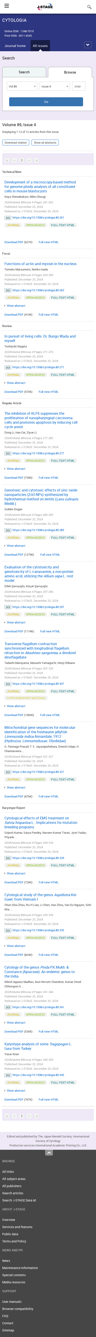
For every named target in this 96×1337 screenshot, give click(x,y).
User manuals (11, 1301)
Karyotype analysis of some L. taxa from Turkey (38, 1046)
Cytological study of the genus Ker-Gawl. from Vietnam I (40, 897)
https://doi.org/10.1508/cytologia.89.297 (38, 607)
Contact (7, 1323)
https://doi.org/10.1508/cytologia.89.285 (38, 530)
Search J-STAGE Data (17, 1200)
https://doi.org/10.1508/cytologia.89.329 (38, 858)
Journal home (15, 45)
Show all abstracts (45, 142)
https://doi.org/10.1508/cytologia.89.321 (38, 772)
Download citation (16, 142)
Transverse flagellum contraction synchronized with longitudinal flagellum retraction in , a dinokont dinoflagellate (40, 650)
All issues (40, 45)
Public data (10, 1234)
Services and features (17, 1227)
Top (49, 1153)
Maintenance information (20, 1268)
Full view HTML (48, 242)
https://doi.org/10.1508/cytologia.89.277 (38, 453)
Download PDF (13, 242)
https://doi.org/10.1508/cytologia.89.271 (38, 367)
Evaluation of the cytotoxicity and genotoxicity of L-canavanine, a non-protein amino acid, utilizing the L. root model (38, 574)
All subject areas (13, 1179)
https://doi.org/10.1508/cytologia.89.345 (38, 1075)
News (6, 1260)
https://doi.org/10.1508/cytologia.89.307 (38, 684)
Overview (8, 1220)
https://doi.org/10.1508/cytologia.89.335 (38, 930)
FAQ (5, 1316)
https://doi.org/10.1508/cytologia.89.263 (38, 290)
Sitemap (8, 1330)
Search (24, 72)
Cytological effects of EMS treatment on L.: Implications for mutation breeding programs (40, 822)
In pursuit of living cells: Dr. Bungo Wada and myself (40, 338)
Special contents (14, 1275)
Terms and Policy (14, 1241)
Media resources (13, 1282)
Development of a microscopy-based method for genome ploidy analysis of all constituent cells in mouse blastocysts (40, 186)
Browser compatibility (17, 1309)
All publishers (11, 1186)
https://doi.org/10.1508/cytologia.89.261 (38, 217)
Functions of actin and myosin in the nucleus (40, 263)
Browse (70, 72)
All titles (8, 1171)
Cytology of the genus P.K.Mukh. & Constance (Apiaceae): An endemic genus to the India (39, 972)
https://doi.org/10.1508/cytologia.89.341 (38, 1007)
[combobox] (22, 86)
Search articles (12, 1193)
